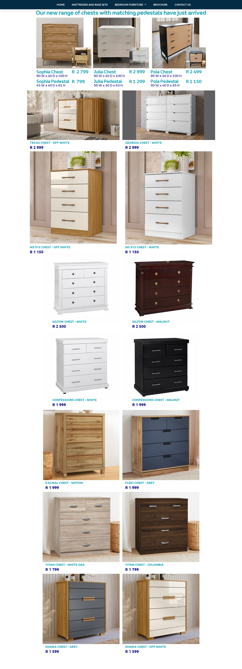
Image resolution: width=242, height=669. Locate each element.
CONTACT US (183, 4)
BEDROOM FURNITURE (129, 4)
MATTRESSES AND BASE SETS (90, 4)
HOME (61, 4)
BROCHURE (160, 4)
